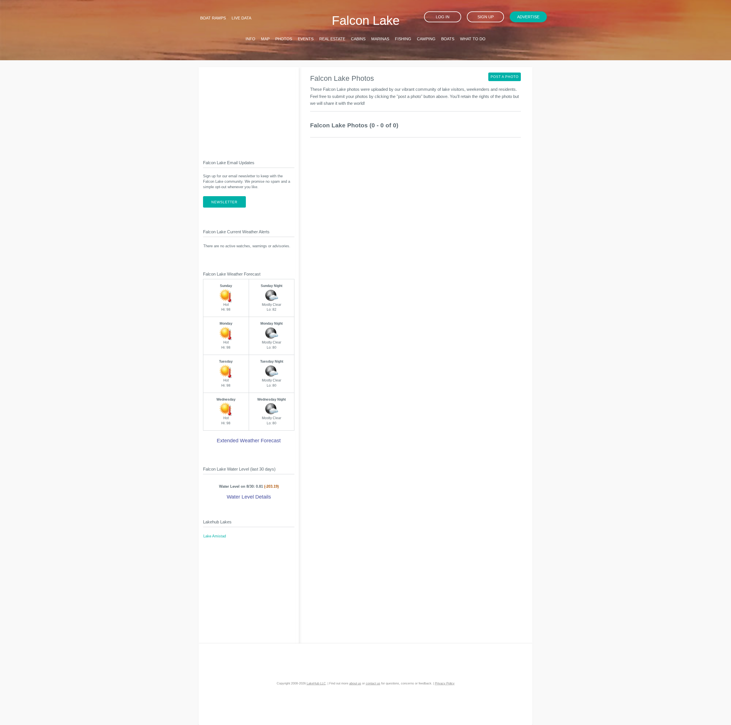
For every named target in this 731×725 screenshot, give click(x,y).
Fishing (403, 39)
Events (306, 39)
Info (250, 39)
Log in (442, 17)
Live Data (241, 18)
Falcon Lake (365, 20)
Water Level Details (249, 497)
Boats (447, 39)
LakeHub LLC (316, 683)
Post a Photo (505, 77)
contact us (373, 683)
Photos (283, 39)
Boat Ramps (213, 18)
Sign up (485, 17)
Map (265, 39)
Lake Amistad (214, 536)
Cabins (358, 39)
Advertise (528, 17)
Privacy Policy (445, 683)
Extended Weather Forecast (249, 440)
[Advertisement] (248, 108)
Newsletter (224, 202)
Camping (426, 39)
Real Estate (332, 39)
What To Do (472, 39)
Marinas (380, 39)
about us (355, 683)
